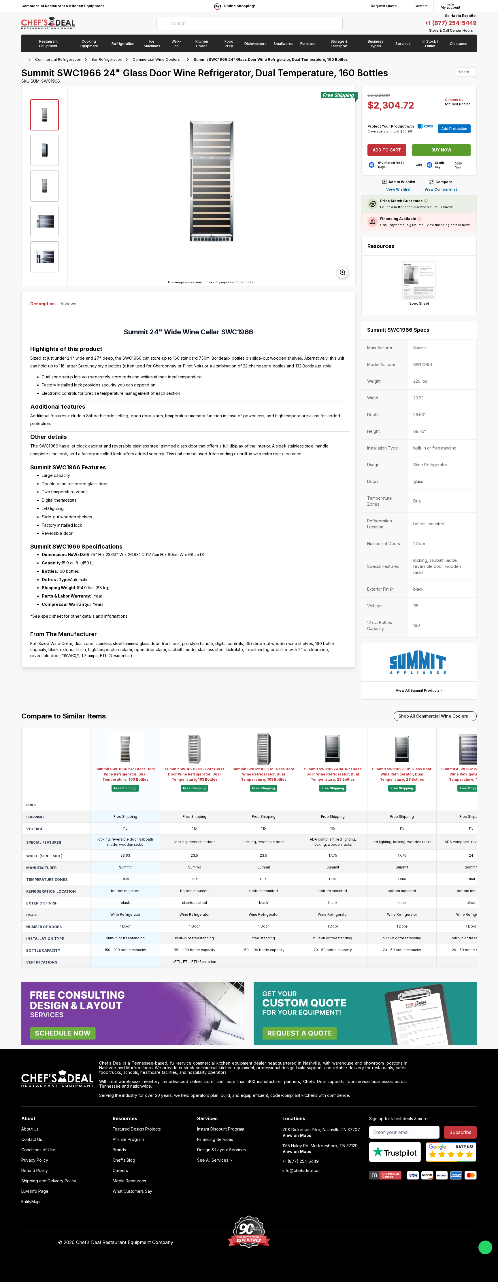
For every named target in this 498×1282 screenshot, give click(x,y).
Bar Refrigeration (107, 59)
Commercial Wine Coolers (156, 59)
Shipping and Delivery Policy (48, 1181)
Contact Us (454, 100)
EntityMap (30, 1201)
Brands (119, 1150)
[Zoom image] (342, 272)
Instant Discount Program (220, 1129)
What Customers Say (132, 1191)
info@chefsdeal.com (302, 1170)
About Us (30, 1129)
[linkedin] (361, 1242)
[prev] (75, 186)
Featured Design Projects (137, 1129)
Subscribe (460, 1132)
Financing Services (215, 1139)
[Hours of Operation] (475, 30)
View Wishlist (398, 189)
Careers (120, 1170)
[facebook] (327, 1242)
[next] (348, 186)
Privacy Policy (34, 1160)
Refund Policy (34, 1170)
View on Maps (296, 1135)
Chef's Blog (124, 1160)
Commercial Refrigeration (58, 59)
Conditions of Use (38, 1150)
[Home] (24, 59)
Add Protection (454, 128)
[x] (350, 1242)
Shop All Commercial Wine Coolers (433, 716)
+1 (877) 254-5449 (450, 23)
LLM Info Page (34, 1191)
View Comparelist (441, 189)
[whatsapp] (485, 1247)
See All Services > (214, 1160)
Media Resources (129, 1181)
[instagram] (372, 1242)
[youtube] (339, 1242)
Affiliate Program (128, 1139)
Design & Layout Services (221, 1150)
